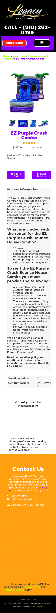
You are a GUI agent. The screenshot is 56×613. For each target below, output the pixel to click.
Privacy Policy (32, 587)
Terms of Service (14, 589)
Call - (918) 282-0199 (27, 29)
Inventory (19, 56)
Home (6, 56)
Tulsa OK (25, 604)
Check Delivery (41, 175)
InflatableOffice (37, 607)
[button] (14, 43)
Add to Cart (17, 175)
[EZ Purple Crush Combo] (12, 123)
